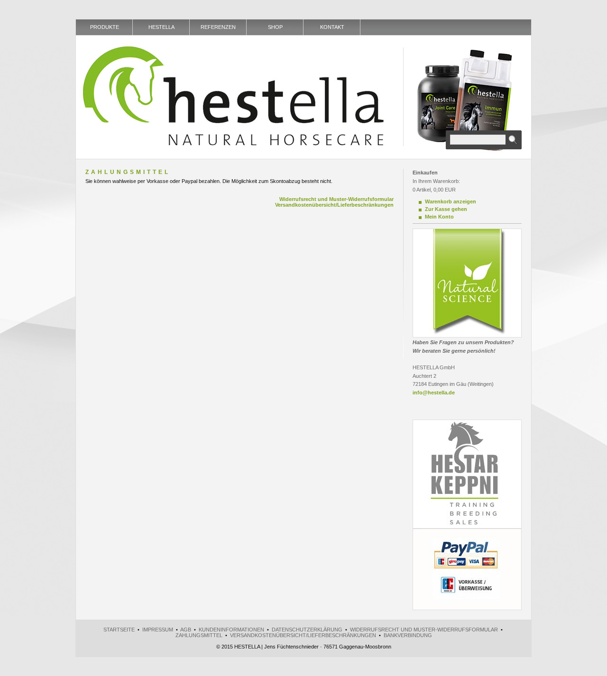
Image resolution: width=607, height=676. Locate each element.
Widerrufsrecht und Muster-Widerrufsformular (336, 199)
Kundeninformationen (231, 629)
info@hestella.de (434, 392)
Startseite (119, 629)
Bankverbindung (408, 635)
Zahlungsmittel (198, 635)
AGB (185, 629)
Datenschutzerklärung (307, 629)
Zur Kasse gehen (446, 209)
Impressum (157, 629)
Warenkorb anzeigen (450, 201)
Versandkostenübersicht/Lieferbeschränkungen (334, 205)
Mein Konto (439, 216)
